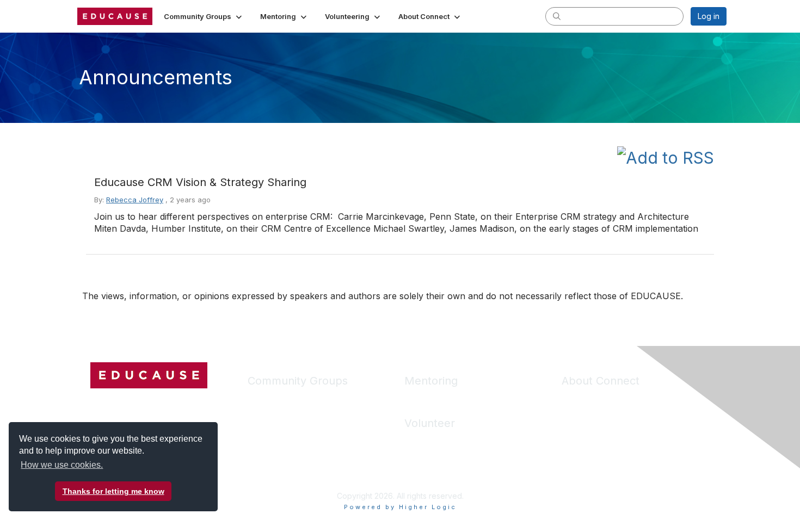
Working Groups (277, 479)
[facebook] (98, 403)
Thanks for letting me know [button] (113, 491)
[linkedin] (118, 403)
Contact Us (581, 447)
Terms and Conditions (601, 431)
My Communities (277, 399)
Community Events (280, 463)
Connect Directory (280, 447)
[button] (204, 16)
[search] (556, 15)
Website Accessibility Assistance (620, 463)
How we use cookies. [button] (62, 464)
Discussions (269, 431)
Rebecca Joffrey (134, 200)
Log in (708, 16)
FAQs (571, 415)
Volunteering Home (438, 441)
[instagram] (139, 403)
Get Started (582, 399)
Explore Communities (285, 415)
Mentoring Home (434, 399)
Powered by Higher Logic (400, 507)
